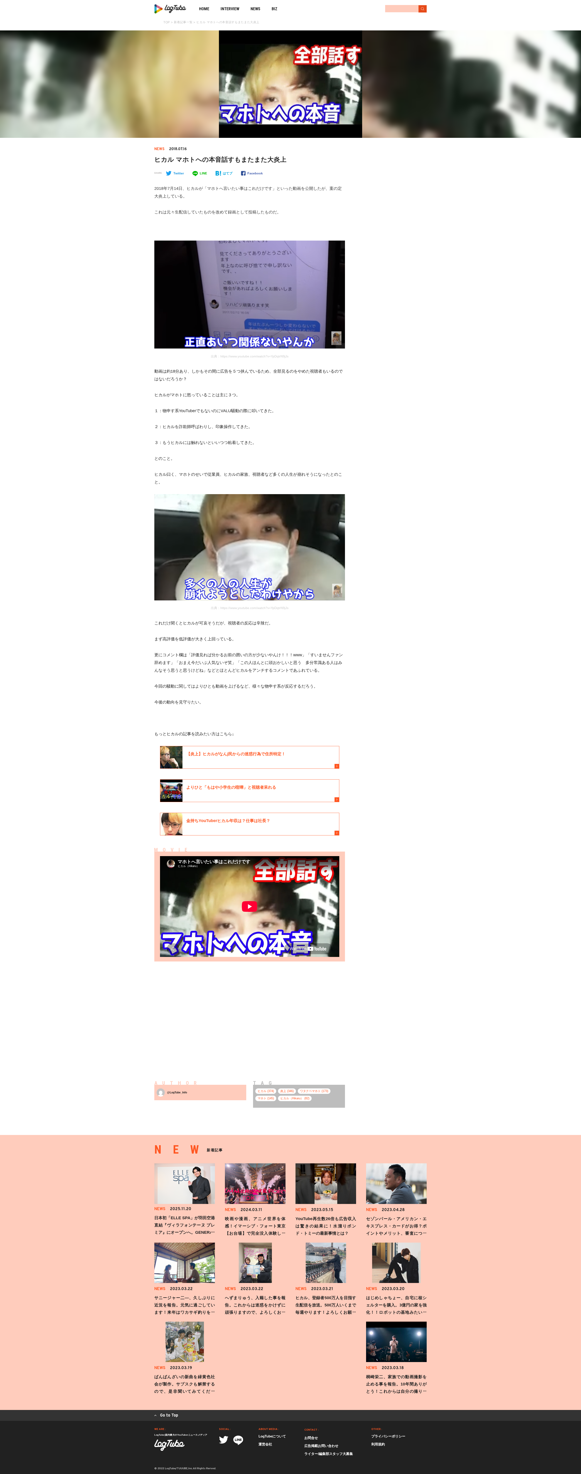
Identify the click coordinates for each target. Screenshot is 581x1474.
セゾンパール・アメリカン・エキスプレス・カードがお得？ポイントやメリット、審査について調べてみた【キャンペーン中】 (396, 1233)
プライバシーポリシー (388, 1436)
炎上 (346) (287, 1091)
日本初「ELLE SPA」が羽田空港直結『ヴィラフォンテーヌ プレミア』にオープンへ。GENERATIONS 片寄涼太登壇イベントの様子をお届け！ (184, 1232)
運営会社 (265, 1444)
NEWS (255, 8)
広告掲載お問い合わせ (321, 1446)
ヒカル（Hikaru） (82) (294, 1098)
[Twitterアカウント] (223, 1439)
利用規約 (378, 1444)
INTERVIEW (230, 8)
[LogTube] (170, 9)
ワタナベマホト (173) (314, 1091)
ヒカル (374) (266, 1091)
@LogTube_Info (177, 1092)
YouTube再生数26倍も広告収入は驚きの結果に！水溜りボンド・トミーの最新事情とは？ (325, 1226)
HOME (204, 8)
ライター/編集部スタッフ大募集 (328, 1454)
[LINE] (238, 1440)
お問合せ (311, 1438)
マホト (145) (266, 1098)
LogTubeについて (272, 1436)
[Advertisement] (207, 1013)
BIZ (274, 8)
